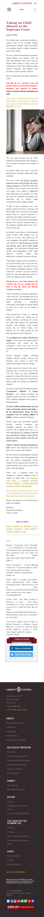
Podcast (10, 860)
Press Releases (13, 856)
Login (35, 1)
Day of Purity (12, 785)
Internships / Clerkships (16, 740)
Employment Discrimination (18, 760)
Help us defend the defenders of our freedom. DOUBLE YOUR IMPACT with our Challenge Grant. (22, 529)
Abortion (10, 828)
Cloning (10, 832)
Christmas (11, 752)
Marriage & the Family (16, 790)
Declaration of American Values (17, 807)
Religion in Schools (15, 769)
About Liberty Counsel (15, 723)
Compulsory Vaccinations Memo (17, 842)
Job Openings (11, 736)
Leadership (10, 731)
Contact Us (10, 727)
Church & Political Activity (17, 756)
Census (10, 802)
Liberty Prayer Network (16, 765)
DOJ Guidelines (13, 773)
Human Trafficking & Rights (18, 813)
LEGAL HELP (16, 706)
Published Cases (14, 864)
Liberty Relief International (18, 836)
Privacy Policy (17, 891)
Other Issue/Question (19, 710)
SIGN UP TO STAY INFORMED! (15, 872)
